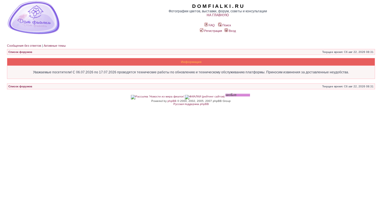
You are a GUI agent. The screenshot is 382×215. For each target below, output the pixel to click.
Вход (232, 30)
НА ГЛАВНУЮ (218, 15)
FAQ (211, 25)
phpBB (172, 100)
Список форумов (20, 51)
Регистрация (212, 30)
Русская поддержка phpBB (191, 104)
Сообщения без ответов (24, 45)
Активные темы (55, 45)
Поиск (226, 25)
